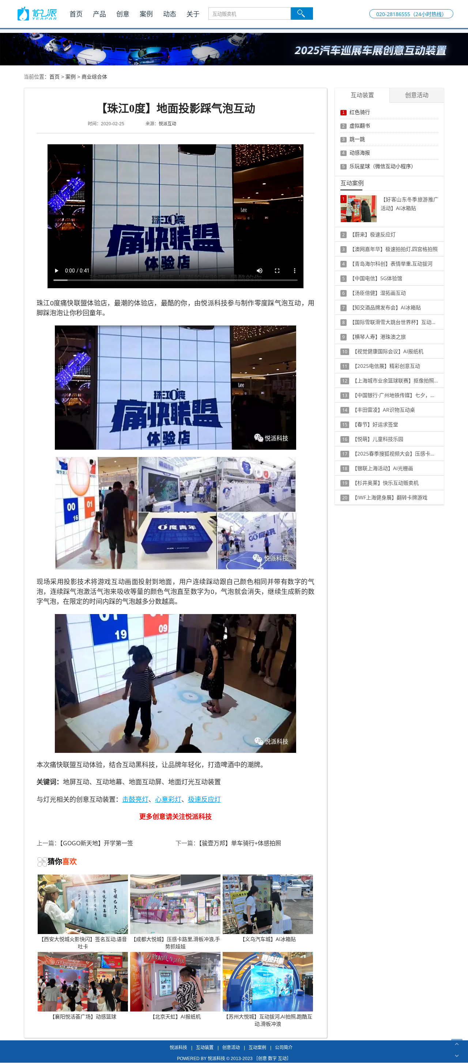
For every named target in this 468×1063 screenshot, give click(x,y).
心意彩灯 (168, 799)
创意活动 (231, 1047)
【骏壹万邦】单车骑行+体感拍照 (240, 843)
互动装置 (205, 1047)
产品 (99, 13)
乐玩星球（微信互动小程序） (383, 166)
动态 (169, 13)
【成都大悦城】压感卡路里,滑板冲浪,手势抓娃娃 (175, 943)
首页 (76, 13)
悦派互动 (167, 124)
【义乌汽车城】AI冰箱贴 (268, 939)
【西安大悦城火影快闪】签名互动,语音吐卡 (83, 943)
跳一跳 (357, 139)
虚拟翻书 (360, 125)
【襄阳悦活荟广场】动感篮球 (83, 1016)
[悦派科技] (37, 13)
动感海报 (360, 152)
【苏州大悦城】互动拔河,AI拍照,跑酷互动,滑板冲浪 (267, 1020)
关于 (193, 13)
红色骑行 (360, 111)
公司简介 (283, 1047)
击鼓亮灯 (135, 799)
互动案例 (257, 1047)
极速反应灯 (204, 799)
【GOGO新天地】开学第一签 (96, 843)
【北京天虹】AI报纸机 (175, 1016)
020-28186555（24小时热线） (411, 14)
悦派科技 (178, 1047)
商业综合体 (94, 76)
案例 (146, 13)
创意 (122, 13)
